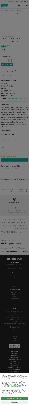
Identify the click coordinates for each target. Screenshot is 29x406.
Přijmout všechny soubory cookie (14, 398)
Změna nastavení (14, 402)
